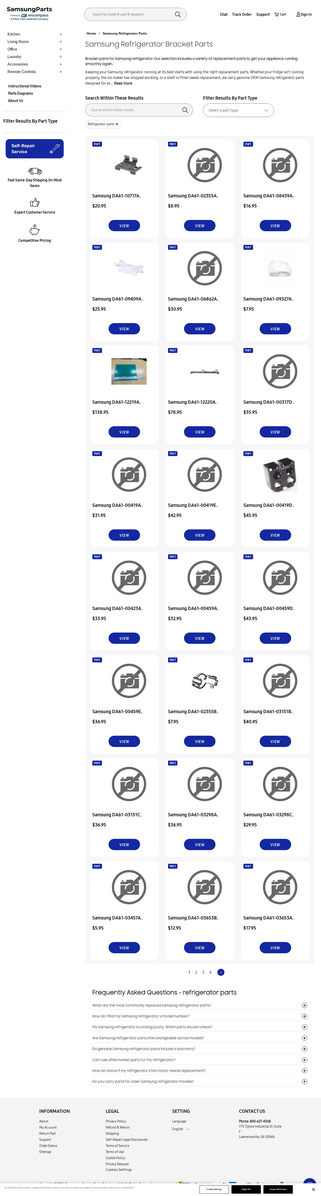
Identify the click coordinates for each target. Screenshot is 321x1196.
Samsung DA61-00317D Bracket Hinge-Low (267, 405)
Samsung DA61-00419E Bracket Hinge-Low (192, 508)
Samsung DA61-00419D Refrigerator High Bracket (270, 508)
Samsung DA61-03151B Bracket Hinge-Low (267, 714)
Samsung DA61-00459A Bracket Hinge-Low (192, 611)
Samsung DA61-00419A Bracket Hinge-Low (116, 508)
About (43, 1121)
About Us (15, 100)
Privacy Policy (116, 1121)
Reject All (246, 1189)
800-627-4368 (260, 1121)
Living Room (18, 42)
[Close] (313, 1189)
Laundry (14, 57)
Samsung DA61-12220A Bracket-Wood (191, 405)
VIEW (124, 225)
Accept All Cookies (278, 1189)
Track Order (242, 14)
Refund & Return (118, 1127)
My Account (48, 1127)
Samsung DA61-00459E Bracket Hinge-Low (116, 714)
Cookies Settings (214, 1189)
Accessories (18, 64)
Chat (223, 14)
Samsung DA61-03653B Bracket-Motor (192, 921)
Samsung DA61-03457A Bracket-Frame (116, 921)
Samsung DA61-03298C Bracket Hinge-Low (267, 817)
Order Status (48, 1145)
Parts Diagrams (20, 93)
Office (12, 49)
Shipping (112, 1133)
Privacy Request (117, 1164)
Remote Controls (22, 72)
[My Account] (297, 14)
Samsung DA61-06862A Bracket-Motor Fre (192, 302)
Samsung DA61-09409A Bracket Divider (116, 302)
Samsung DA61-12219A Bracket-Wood (115, 405)
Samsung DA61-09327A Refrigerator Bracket (267, 302)
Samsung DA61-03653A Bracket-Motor (267, 921)
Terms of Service (117, 1145)
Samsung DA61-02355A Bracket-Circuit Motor (192, 198)
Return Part (47, 1133)
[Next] (220, 972)
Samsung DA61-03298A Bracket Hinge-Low (192, 817)
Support (263, 14)
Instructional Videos (24, 86)
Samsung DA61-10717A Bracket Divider (115, 198)
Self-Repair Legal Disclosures (127, 1139)
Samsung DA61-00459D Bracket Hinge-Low (268, 611)
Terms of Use (115, 1151)
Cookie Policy (115, 1158)
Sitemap (45, 1151)
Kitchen (14, 34)
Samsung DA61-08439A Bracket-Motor (268, 198)
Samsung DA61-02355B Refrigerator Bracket (192, 714)
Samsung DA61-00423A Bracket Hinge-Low (116, 611)
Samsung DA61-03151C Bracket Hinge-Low (116, 817)
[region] (160, 1189)
